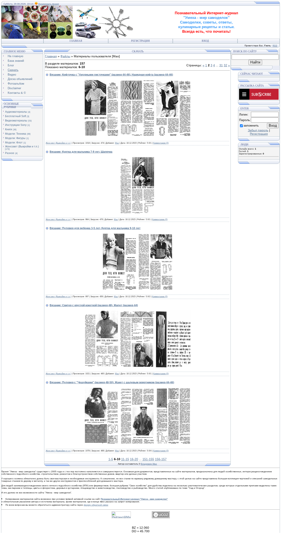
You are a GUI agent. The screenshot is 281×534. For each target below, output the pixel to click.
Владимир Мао (149, 464)
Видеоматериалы (16, 120)
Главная (76, 40)
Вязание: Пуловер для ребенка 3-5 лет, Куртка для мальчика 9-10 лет (95, 228)
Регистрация (140, 40)
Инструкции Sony (16, 125)
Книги (8, 129)
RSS (275, 45)
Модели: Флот (14, 142)
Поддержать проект (48, 4)
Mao (117, 143)
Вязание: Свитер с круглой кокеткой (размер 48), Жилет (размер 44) (94, 305)
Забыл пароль (258, 130)
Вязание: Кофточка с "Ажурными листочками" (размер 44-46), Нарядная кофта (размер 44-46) (111, 74)
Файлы (65, 56)
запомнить (251, 125)
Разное (9, 153)
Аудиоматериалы (16, 111)
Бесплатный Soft (15, 116)
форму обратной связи (96, 505)
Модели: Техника (15, 133)
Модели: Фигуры (15, 138)
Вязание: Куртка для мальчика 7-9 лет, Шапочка (81, 151)
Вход (205, 40)
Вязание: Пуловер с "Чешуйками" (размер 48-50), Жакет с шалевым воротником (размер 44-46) (112, 382)
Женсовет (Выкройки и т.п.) (22, 146)
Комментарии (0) (161, 143)
